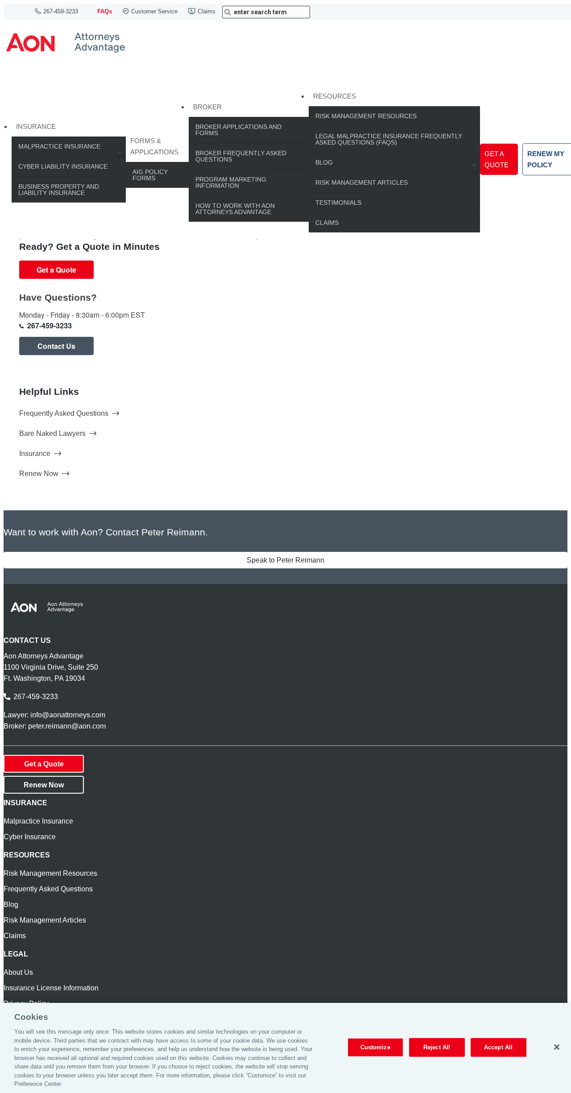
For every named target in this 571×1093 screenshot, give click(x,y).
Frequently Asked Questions (63, 413)
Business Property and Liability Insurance (58, 189)
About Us (18, 972)
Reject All (436, 1047)
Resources (334, 96)
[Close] (557, 1047)
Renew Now (38, 473)
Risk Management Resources (366, 116)
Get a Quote (56, 270)
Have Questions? (58, 297)
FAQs (104, 11)
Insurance (36, 126)
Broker (207, 107)
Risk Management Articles (361, 182)
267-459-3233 (60, 11)
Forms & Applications (154, 146)
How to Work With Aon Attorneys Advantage (235, 208)
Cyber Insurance (30, 836)
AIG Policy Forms (150, 175)
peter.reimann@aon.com (67, 726)
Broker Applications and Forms (238, 130)
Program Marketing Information (230, 182)
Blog (324, 162)
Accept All (498, 1047)
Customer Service (154, 11)
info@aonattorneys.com (67, 715)
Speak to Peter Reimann (285, 560)
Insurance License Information (51, 988)
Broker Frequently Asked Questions (240, 156)
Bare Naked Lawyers (52, 433)
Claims (206, 11)
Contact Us (56, 346)
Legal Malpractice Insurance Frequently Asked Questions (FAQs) (388, 139)
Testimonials (338, 202)
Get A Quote (496, 159)
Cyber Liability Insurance (63, 166)
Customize (375, 1047)
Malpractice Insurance (59, 146)
